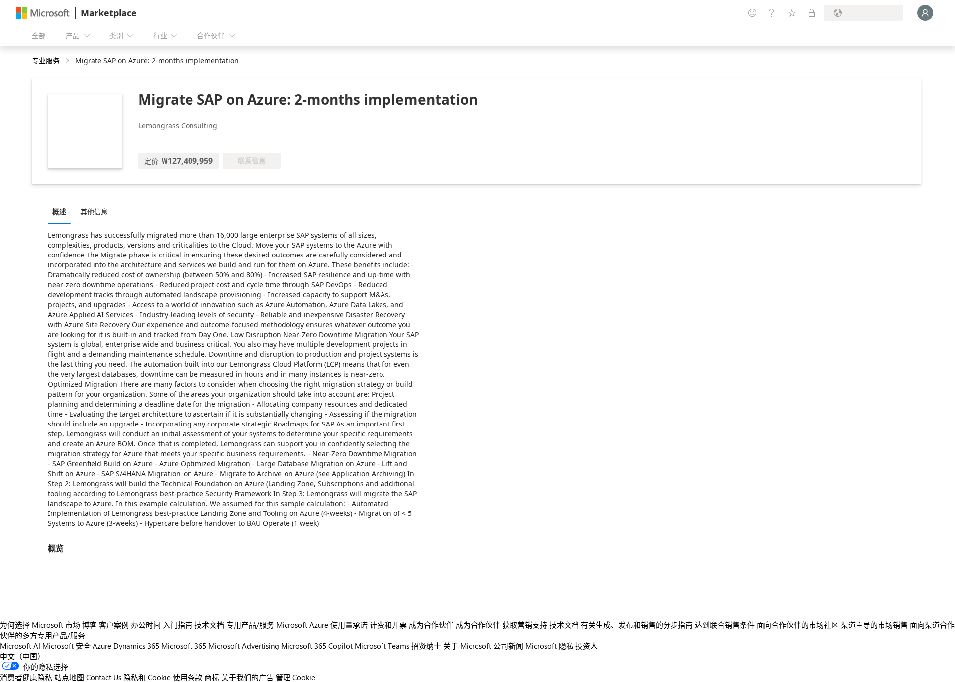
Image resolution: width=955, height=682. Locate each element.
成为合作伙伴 (431, 625)
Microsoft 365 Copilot (317, 646)
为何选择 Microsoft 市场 (40, 625)
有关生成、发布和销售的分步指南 (637, 625)
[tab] (62, 211)
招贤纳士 (426, 646)
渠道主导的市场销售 (874, 625)
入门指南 (177, 625)
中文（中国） (22, 656)
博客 (89, 625)
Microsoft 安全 (66, 646)
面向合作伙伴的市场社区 (798, 625)
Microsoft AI (20, 646)
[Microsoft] (43, 13)
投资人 (586, 646)
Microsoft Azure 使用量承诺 (322, 625)
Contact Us (103, 677)
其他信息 (94, 211)
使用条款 (187, 677)
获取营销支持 (524, 625)
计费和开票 (388, 625)
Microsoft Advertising (243, 646)
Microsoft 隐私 (549, 646)
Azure (102, 646)
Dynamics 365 (136, 646)
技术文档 (209, 625)
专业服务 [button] (46, 60)
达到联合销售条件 (725, 625)
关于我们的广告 (247, 677)
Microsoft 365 (183, 646)
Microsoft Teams (382, 646)
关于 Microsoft (467, 646)
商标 (211, 677)
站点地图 (69, 677)
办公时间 (146, 625)
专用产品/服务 (250, 625)
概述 (59, 211)
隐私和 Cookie (147, 677)
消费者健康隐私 (26, 677)
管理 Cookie (295, 677)
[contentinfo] (68, 61)
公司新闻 (508, 646)
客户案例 (114, 625)
